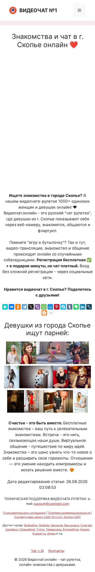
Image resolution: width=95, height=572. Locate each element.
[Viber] (37, 307)
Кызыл (84, 529)
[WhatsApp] (44, 307)
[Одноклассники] (18, 307)
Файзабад (30, 525)
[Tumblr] (69, 307)
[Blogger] (44, 313)
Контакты (56, 551)
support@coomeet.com (51, 504)
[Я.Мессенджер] (5, 307)
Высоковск (71, 525)
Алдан (51, 533)
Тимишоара (54, 529)
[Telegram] (24, 307)
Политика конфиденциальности (69, 513)
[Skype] (63, 307)
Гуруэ (41, 529)
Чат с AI (37, 551)
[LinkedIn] (82, 307)
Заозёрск (11, 529)
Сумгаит (86, 525)
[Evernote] (76, 307)
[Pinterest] (56, 307)
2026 (22, 559)
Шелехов (57, 525)
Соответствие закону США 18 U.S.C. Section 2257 (47, 517)
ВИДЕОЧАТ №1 (38, 10)
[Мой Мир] (50, 307)
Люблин (44, 525)
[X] (31, 307)
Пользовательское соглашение (24, 513)
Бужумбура (71, 529)
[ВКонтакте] (11, 307)
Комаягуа (39, 533)
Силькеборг (27, 529)
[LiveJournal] (89, 307)
